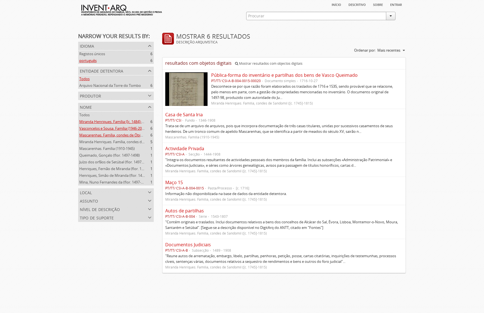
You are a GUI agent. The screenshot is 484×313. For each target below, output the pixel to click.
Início (336, 4)
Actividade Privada (184, 148)
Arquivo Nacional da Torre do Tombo (110, 85)
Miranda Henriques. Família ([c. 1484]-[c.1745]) (117, 121)
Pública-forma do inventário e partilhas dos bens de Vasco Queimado (284, 75)
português (88, 60)
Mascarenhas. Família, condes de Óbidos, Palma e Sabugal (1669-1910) (137, 135)
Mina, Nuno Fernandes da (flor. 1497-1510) (114, 182)
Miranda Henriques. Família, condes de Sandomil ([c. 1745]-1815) (132, 141)
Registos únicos (92, 53)
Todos (84, 78)
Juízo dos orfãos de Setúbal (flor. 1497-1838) (115, 161)
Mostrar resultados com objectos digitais (270, 63)
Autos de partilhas (184, 211)
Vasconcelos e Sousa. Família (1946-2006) (113, 128)
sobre (378, 4)
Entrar (396, 4)
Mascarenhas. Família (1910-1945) (107, 148)
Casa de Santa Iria (184, 115)
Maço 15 (174, 182)
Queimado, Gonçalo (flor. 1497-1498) (109, 155)
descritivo (357, 4)
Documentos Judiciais (188, 245)
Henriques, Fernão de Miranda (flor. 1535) (113, 168)
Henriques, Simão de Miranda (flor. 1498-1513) (117, 175)
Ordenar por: (365, 50)
